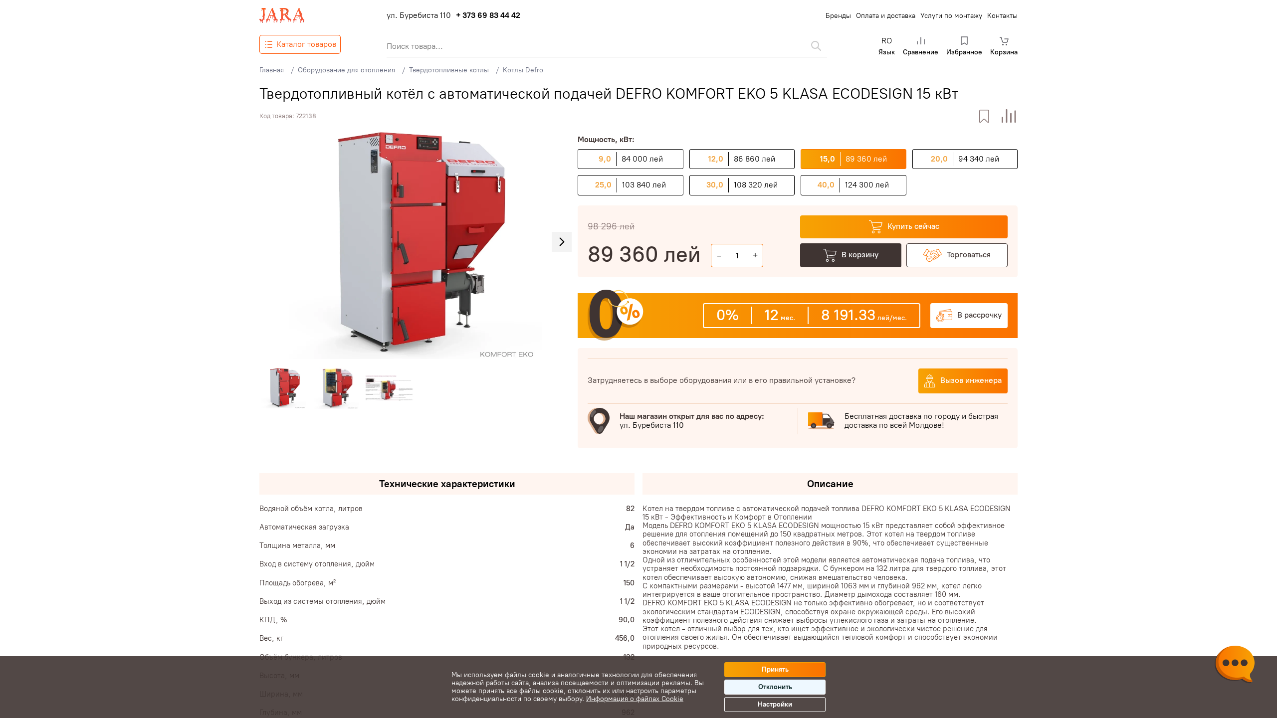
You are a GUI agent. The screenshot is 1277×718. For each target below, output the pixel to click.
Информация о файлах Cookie (634, 699)
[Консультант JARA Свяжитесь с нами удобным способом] (1235, 666)
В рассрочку (979, 315)
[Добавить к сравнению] (1009, 116)
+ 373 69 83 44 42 (488, 15)
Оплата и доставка (885, 15)
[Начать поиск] (816, 45)
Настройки (775, 704)
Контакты (1002, 15)
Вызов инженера (971, 380)
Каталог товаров (306, 44)
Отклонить (775, 687)
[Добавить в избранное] (984, 116)
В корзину (860, 254)
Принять (775, 669)
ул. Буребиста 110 (419, 15)
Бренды (838, 15)
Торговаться (969, 254)
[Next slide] (562, 242)
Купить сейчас (913, 226)
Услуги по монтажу (951, 15)
